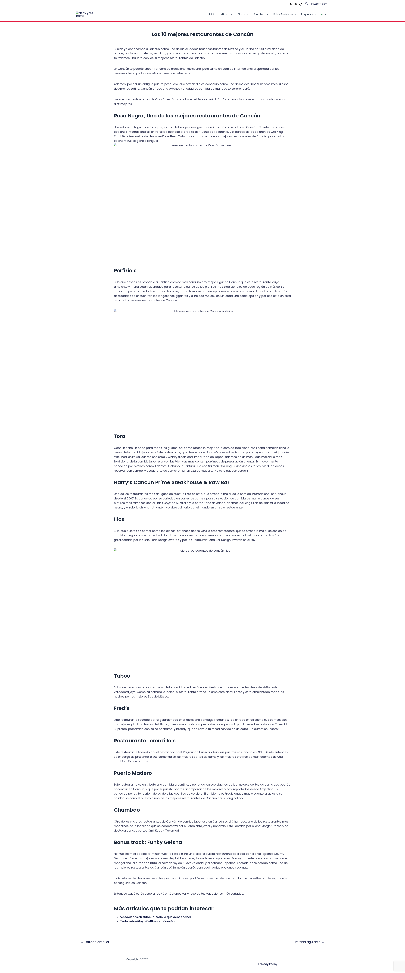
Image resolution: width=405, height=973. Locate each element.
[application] (230, 14)
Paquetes (307, 14)
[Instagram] (295, 4)
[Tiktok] (300, 4)
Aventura (259, 14)
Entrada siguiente (309, 941)
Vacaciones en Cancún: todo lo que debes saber (155, 917)
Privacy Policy (319, 4)
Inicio (212, 14)
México (225, 14)
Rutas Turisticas (283, 14)
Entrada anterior (95, 941)
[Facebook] (291, 4)
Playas (241, 14)
